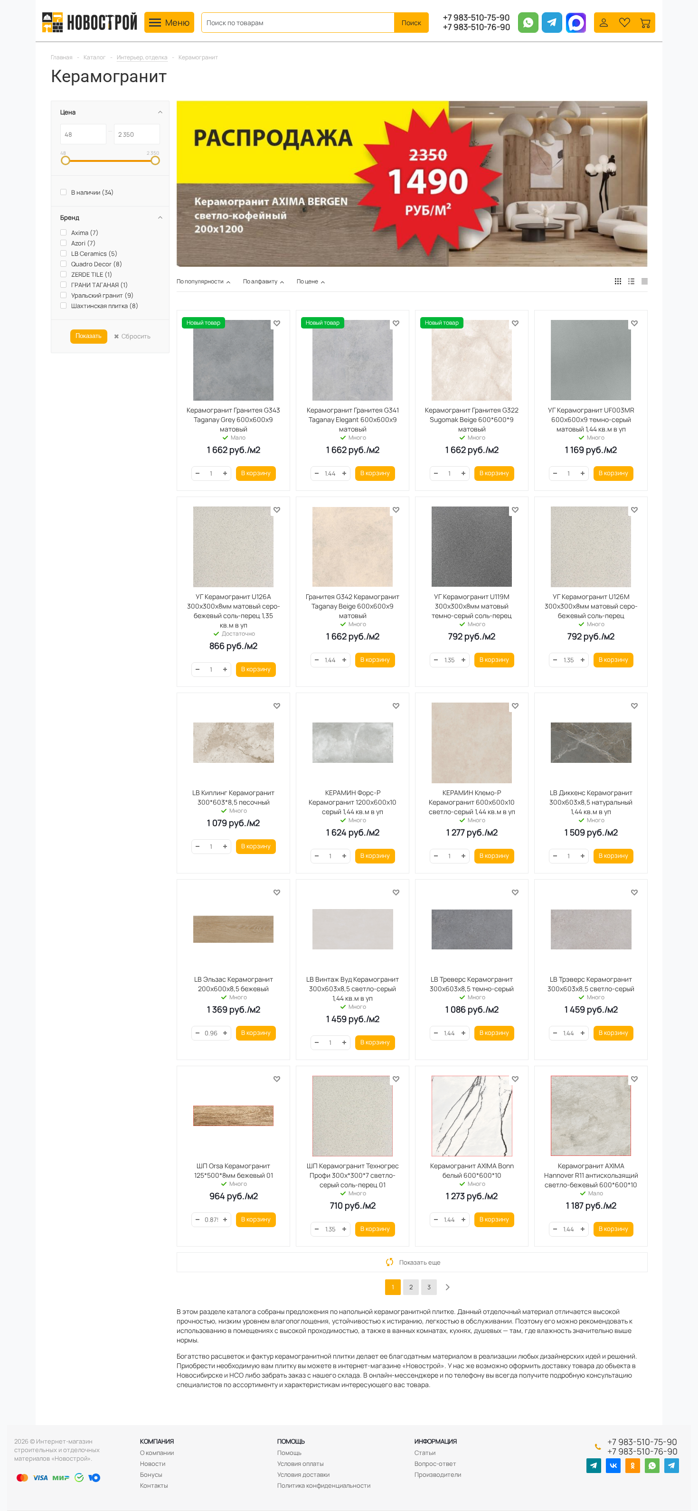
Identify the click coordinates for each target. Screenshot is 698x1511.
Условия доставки (303, 1474)
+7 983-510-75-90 (476, 17)
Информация (436, 1441)
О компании (157, 1452)
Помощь (291, 1441)
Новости (152, 1463)
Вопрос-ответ (435, 1463)
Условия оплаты (300, 1463)
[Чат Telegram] (671, 1465)
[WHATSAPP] (652, 1465)
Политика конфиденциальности (323, 1485)
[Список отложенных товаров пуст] (624, 21)
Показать (88, 335)
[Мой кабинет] (603, 21)
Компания (157, 1441)
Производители (438, 1474)
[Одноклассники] (632, 1465)
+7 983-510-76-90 (476, 27)
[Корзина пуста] (645, 21)
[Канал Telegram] (593, 1465)
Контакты (154, 1485)
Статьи (425, 1452)
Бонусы (151, 1474)
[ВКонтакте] (613, 1465)
